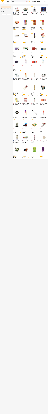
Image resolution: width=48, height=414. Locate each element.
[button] (34, 1)
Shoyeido (19, 12)
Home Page (2, 3)
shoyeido (28, 103)
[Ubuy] (2, 1)
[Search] (29, 1)
